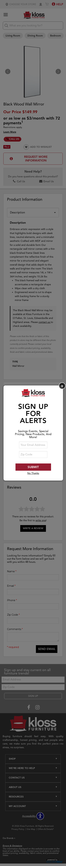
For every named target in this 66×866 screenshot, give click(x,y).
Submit (33, 467)
